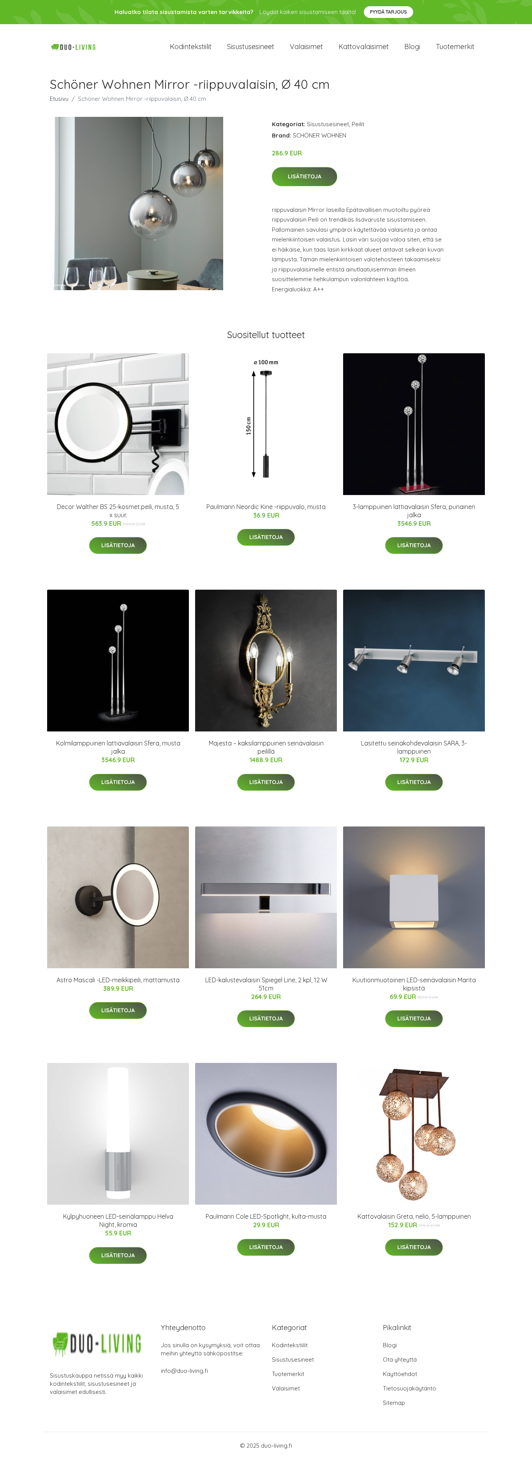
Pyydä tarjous (388, 12)
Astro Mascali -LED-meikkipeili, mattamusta (118, 980)
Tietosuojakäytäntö (409, 1388)
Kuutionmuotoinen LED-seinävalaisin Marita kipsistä (414, 984)
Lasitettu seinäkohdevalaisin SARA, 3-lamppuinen (414, 747)
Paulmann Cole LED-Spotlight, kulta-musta (266, 1216)
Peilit (358, 124)
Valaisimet (306, 46)
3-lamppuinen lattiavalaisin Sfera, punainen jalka (414, 511)
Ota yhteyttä (400, 1359)
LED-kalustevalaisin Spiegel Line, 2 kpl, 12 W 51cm (266, 984)
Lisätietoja (304, 176)
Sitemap (394, 1402)
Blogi (412, 46)
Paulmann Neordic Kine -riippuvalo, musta (266, 507)
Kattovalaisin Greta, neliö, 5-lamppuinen (414, 1216)
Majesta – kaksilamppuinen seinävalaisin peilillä (266, 747)
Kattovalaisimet (363, 46)
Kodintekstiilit (190, 46)
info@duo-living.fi (184, 1370)
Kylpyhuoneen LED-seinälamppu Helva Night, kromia (118, 1220)
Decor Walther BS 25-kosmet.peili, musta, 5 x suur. (118, 511)
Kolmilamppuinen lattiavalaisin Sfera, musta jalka (118, 747)
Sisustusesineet (250, 46)
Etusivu (59, 98)
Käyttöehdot (400, 1374)
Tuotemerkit (455, 46)
